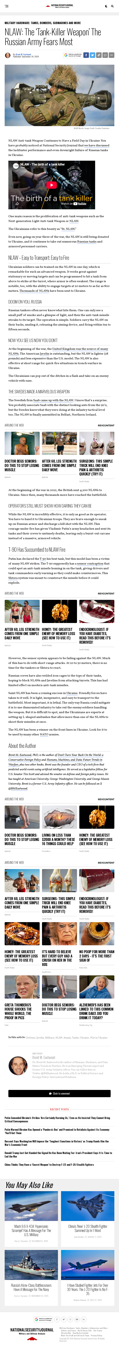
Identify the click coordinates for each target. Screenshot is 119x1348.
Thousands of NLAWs (34, 291)
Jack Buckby (79, 1236)
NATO (44, 734)
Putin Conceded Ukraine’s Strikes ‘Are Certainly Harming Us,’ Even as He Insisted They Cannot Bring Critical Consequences (57, 1119)
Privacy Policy (96, 1335)
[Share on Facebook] (86, 55)
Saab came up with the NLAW (53, 400)
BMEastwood (19, 788)
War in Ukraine (99, 1038)
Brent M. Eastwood (23, 54)
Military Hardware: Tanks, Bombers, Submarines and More (83, 1328)
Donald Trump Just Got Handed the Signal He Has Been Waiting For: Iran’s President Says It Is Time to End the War (58, 1154)
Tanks (75, 1038)
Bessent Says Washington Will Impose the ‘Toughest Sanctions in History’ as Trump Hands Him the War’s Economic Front (57, 1143)
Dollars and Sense (68, 1330)
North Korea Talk (85, 1330)
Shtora (13, 578)
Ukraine (71, 693)
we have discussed (96, 145)
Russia (67, 1038)
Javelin (44, 354)
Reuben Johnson (80, 1300)
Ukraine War (66, 1333)
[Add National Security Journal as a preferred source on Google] (73, 55)
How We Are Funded (80, 1333)
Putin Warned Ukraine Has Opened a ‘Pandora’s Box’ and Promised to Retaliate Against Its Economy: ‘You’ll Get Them (57, 1131)
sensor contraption (90, 564)
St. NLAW (68, 229)
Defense (30, 1038)
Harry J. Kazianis (21, 1241)
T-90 (43, 559)
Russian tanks (87, 242)
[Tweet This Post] (92, 55)
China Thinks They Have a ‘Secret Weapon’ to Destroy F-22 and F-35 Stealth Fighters (49, 1164)
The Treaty (97, 1330)
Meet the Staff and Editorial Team (75, 1335)
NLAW (73, 221)
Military (49, 1038)
